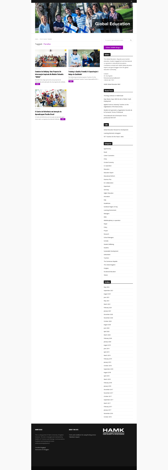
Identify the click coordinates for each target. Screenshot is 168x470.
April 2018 (106, 376)
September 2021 (108, 290)
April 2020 (106, 331)
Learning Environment (110, 210)
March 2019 (107, 355)
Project (106, 230)
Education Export (108, 172)
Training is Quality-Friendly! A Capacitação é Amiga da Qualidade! (83, 72)
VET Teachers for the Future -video (114, 136)
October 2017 (108, 396)
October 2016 (108, 417)
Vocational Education (110, 271)
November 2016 (108, 413)
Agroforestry (107, 149)
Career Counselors (109, 155)
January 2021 (107, 311)
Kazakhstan (107, 203)
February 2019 (108, 359)
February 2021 (108, 307)
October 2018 (108, 365)
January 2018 (107, 386)
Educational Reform (109, 176)
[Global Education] (84, 18)
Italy (105, 200)
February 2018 (108, 383)
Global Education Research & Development (116, 130)
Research (106, 234)
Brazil (105, 152)
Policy (105, 227)
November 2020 (108, 318)
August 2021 (107, 294)
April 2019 (106, 352)
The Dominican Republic (111, 261)
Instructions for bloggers (42, 449)
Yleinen (106, 275)
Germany (106, 189)
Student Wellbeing (109, 244)
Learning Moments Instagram (112, 133)
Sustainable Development (111, 251)
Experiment (107, 186)
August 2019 (107, 345)
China (105, 159)
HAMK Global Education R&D (112, 84)
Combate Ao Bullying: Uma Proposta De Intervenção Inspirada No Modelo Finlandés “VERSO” (49, 74)
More (37, 84)
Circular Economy (109, 162)
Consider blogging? (40, 447)
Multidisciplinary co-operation (112, 220)
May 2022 (106, 287)
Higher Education (108, 193)
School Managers (109, 237)
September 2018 (108, 369)
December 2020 (108, 314)
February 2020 (108, 338)
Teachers (106, 258)
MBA (105, 217)
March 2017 (107, 403)
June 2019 (106, 348)
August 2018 (107, 372)
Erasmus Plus (107, 179)
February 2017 (108, 406)
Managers (106, 213)
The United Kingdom (109, 265)
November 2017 (108, 393)
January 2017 (107, 410)
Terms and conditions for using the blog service (82, 435)
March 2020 (107, 335)
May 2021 (106, 301)
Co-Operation (107, 166)
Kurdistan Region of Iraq (111, 207)
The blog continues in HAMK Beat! (113, 95)
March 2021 (107, 304)
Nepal (105, 224)
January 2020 (107, 342)
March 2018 (107, 379)
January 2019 (107, 362)
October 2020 (108, 321)
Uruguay (106, 268)
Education (106, 169)
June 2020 (106, 328)
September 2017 (108, 400)
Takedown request (74, 437)
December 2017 (108, 389)
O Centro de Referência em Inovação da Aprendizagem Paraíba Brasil (48, 112)
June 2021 (106, 297)
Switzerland (107, 254)
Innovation (107, 196)
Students (106, 248)
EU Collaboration (108, 183)
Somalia (106, 241)
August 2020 (107, 324)
